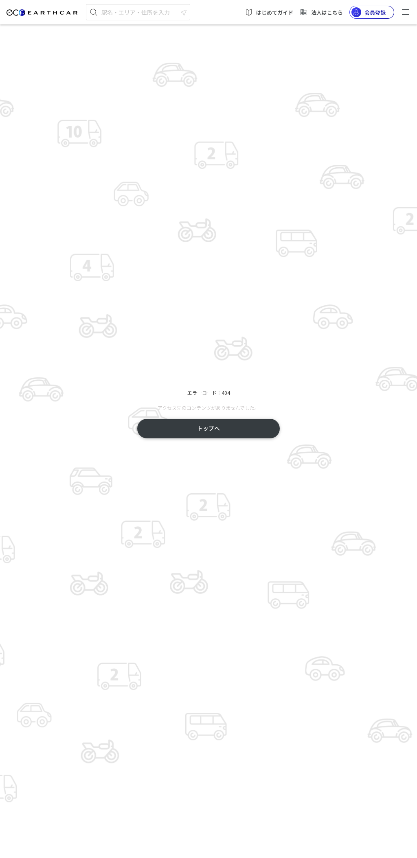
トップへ (208, 428)
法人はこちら (327, 12)
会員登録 (375, 12)
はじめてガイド (274, 12)
